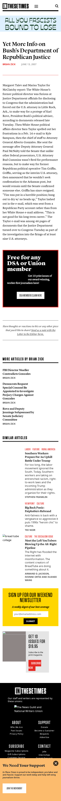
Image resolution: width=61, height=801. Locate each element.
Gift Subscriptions (16, 754)
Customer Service (16, 757)
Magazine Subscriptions (16, 751)
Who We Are (16, 727)
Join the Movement (14, 788)
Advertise (44, 737)
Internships (44, 755)
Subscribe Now (34, 665)
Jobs (44, 751)
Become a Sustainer (44, 730)
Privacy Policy (16, 733)
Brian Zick (9, 64)
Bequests (44, 733)
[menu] (36, 7)
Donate (44, 727)
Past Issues (16, 730)
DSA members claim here (30, 295)
